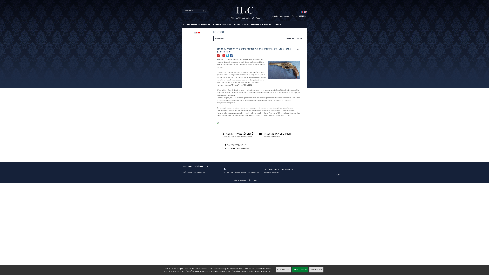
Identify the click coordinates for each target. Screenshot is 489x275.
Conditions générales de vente (195, 166)
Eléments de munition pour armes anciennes (279, 169)
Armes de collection (238, 24)
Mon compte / (285, 16)
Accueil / (275, 16)
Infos (277, 24)
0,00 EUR (302, 16)
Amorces (205, 24)
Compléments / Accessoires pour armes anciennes (241, 172)
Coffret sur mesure (261, 24)
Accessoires (219, 24)
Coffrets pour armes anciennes (194, 172)
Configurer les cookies (271, 172)
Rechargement (191, 24)
